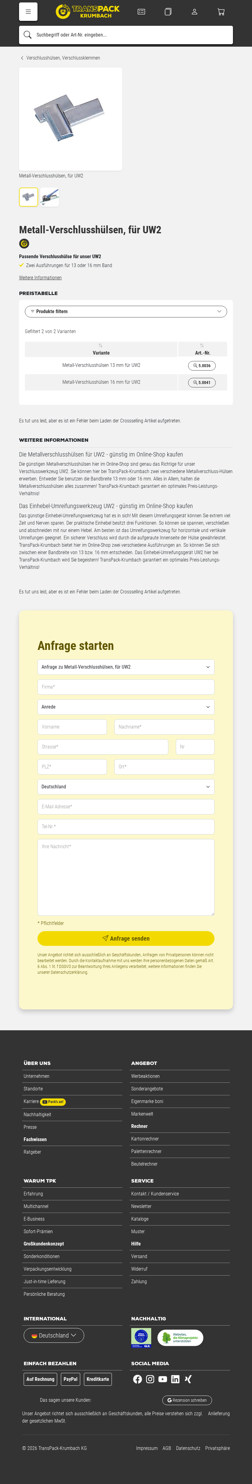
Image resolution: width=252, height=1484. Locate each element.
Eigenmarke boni (147, 1101)
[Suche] (28, 35)
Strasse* (50, 747)
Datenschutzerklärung (69, 972)
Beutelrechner (144, 1164)
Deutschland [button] (53, 1335)
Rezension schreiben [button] (189, 1400)
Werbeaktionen (145, 1076)
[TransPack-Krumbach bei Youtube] (162, 1379)
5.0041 (204, 382)
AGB (167, 1448)
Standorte (33, 1089)
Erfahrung (33, 1194)
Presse (30, 1127)
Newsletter (141, 1206)
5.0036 (204, 365)
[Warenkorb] (221, 11)
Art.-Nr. (203, 353)
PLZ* (46, 767)
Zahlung (139, 1281)
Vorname (50, 727)
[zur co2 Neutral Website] (180, 1339)
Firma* (48, 687)
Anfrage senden (129, 938)
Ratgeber (32, 1152)
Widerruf (139, 1269)
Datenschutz (188, 1448)
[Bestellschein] (141, 11)
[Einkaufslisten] (168, 11)
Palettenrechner (146, 1151)
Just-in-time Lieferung (44, 1281)
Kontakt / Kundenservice (155, 1194)
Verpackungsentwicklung (48, 1269)
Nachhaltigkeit (37, 1114)
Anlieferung (219, 1413)
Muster (138, 1231)
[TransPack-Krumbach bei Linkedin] (175, 1379)
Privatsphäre (217, 1448)
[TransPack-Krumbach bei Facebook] (137, 1379)
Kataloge (139, 1219)
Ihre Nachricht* (56, 846)
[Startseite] (83, 12)
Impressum (147, 1448)
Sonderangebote (147, 1089)
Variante (101, 353)
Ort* (123, 767)
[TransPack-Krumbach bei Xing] (188, 1379)
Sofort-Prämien (38, 1231)
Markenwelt (142, 1114)
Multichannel (36, 1206)
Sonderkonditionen (42, 1256)
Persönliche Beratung (44, 1294)
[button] (28, 11)
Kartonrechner (145, 1139)
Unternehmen (36, 1076)
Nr (182, 747)
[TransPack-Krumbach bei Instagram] (150, 1379)
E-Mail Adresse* (57, 807)
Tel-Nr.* (49, 826)
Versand (139, 1256)
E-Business (34, 1219)
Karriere (43, 1101)
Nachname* (130, 727)
